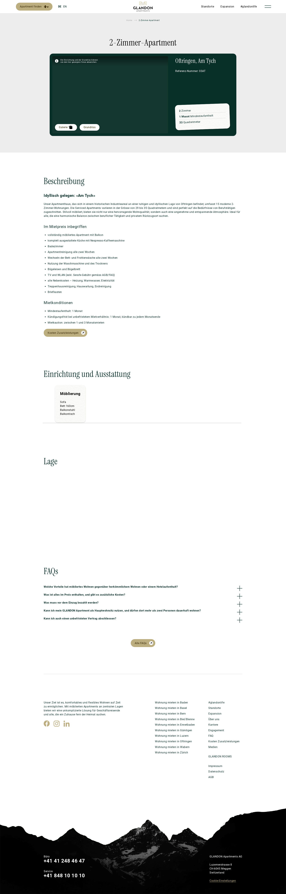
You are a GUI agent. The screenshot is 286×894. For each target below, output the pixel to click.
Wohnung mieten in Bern (170, 713)
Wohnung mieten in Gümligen (173, 730)
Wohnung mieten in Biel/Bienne (175, 719)
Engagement (216, 730)
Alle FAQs (141, 643)
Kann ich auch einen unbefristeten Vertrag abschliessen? (80, 618)
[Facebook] (47, 724)
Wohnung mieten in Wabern (172, 747)
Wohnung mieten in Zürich (171, 752)
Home (129, 20)
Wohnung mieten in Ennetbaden (175, 724)
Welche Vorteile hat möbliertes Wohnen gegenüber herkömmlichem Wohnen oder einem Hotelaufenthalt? (111, 586)
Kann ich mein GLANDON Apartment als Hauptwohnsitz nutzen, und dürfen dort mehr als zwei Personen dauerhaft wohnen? (122, 610)
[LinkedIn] (67, 724)
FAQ (211, 735)
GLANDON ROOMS (220, 756)
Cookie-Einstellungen (223, 880)
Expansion (227, 6)
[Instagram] (57, 724)
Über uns (213, 719)
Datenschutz (216, 771)
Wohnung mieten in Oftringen (173, 741)
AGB (211, 777)
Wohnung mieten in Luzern (172, 735)
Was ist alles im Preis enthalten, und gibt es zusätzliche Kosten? (84, 594)
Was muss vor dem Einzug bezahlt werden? (71, 602)
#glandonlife (248, 6)
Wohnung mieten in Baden (171, 702)
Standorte (207, 6)
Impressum (215, 766)
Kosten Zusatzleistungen (63, 332)
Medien (213, 747)
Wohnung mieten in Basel (171, 708)
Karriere (213, 724)
